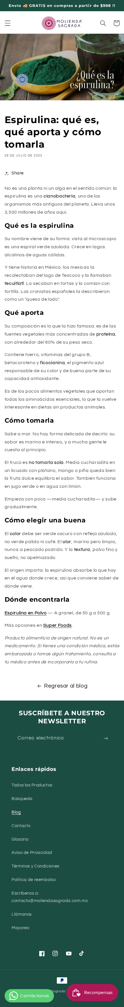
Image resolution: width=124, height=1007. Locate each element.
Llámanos (22, 914)
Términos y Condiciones (35, 866)
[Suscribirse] (105, 738)
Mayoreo (20, 928)
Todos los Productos (32, 785)
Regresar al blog (65, 686)
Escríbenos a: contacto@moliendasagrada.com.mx (50, 897)
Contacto (21, 826)
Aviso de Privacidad (32, 852)
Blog (16, 812)
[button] (7, 23)
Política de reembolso (34, 880)
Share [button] (18, 173)
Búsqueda (22, 799)
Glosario (20, 839)
